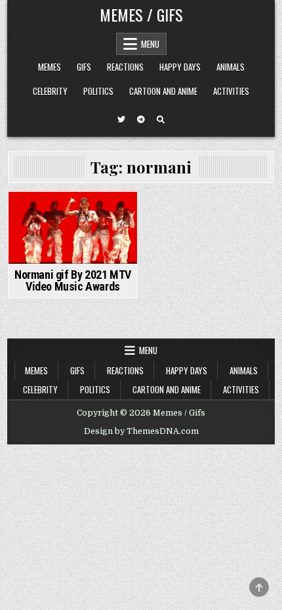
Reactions (125, 66)
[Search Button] (160, 119)
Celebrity (50, 91)
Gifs (84, 66)
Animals (230, 66)
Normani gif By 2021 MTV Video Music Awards (72, 280)
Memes (49, 66)
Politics (98, 91)
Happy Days (180, 66)
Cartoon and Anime (163, 91)
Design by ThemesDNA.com (141, 431)
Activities (231, 91)
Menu (150, 43)
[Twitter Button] (121, 119)
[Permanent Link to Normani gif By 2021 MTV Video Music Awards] (73, 228)
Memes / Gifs (141, 14)
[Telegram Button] (141, 119)
